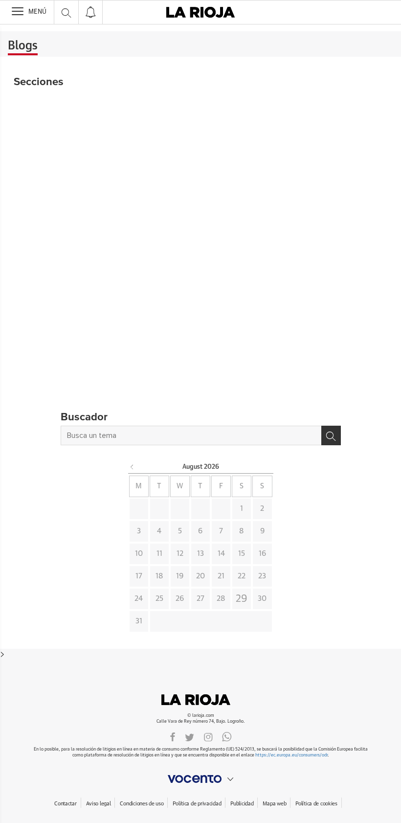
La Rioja (200, 699)
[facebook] (172, 736)
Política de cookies (316, 803)
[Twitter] (189, 736)
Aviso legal (98, 803)
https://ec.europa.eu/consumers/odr (291, 755)
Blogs (23, 46)
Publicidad (241, 803)
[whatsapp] (227, 736)
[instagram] (208, 736)
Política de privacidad (197, 803)
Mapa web (274, 803)
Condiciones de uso (141, 803)
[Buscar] (331, 435)
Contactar (65, 803)
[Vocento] (200, 779)
